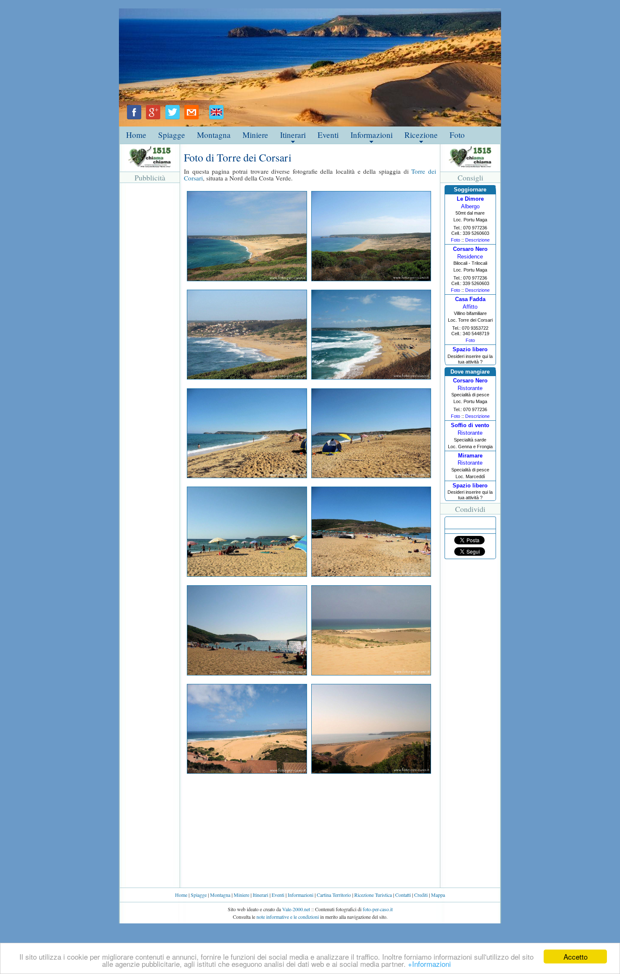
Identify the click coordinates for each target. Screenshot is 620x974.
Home (136, 134)
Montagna (214, 134)
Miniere (255, 134)
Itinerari (293, 134)
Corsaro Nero (470, 249)
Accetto (575, 956)
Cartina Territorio (334, 894)
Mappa (438, 894)
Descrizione (477, 239)
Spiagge (171, 134)
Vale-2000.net (296, 909)
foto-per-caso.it (378, 909)
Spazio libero (470, 349)
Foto (457, 134)
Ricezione (421, 134)
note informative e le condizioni (287, 916)
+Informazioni (429, 963)
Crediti (421, 894)
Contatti (403, 894)
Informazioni (371, 134)
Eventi (328, 134)
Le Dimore (470, 199)
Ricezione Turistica (373, 894)
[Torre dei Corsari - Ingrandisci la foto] (247, 278)
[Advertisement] (149, 311)
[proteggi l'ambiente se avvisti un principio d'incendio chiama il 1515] (150, 157)
